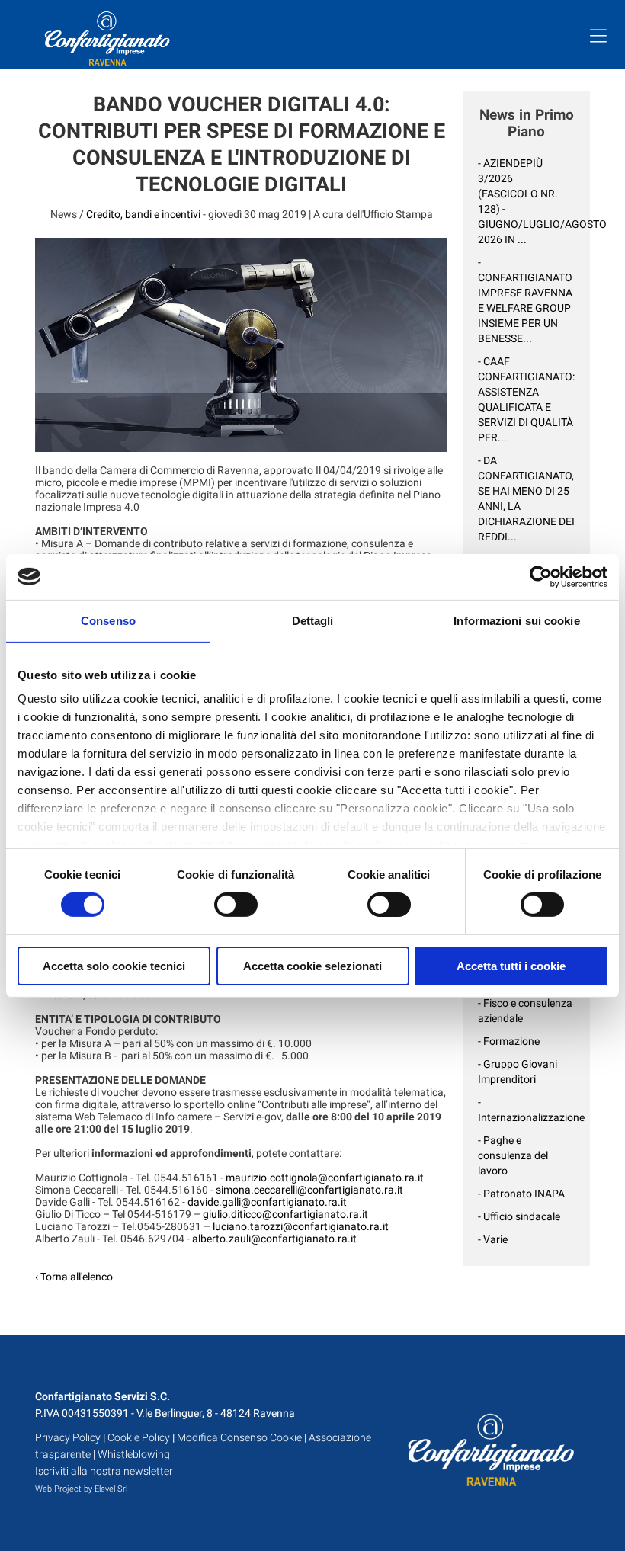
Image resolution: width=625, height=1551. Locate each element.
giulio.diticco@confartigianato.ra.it (285, 1214)
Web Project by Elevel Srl (81, 1489)
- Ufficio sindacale (519, 1216)
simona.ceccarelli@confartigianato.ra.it (309, 1190)
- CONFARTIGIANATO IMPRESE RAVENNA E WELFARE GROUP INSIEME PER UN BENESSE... (525, 300)
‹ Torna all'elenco (74, 1277)
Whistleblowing (134, 1454)
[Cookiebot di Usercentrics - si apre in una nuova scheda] (540, 576)
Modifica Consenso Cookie (239, 1437)
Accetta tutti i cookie (511, 966)
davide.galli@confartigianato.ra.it (267, 1202)
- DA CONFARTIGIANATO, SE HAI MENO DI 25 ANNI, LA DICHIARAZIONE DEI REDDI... (526, 498)
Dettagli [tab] (313, 620)
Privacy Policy (68, 1437)
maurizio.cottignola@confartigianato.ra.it (325, 1177)
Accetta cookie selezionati (312, 966)
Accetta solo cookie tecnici (114, 966)
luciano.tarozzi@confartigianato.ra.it (301, 1226)
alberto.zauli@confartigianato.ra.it (274, 1238)
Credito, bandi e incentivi (143, 214)
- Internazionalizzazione (526, 1109)
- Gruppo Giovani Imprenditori (517, 1071)
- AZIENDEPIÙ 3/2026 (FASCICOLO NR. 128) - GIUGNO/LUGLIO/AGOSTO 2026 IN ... (526, 201)
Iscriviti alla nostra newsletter (104, 1471)
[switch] (236, 904)
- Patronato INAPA (521, 1193)
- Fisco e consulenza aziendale (525, 1010)
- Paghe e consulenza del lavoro (513, 1155)
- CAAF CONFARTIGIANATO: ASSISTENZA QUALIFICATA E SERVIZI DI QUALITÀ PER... (526, 399)
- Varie (493, 1239)
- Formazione (509, 1041)
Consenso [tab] (108, 620)
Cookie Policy (138, 1437)
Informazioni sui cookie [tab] (516, 620)
